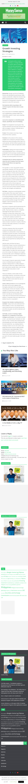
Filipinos (23, 578)
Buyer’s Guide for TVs (8, 343)
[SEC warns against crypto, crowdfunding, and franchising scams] (14, 354)
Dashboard (3, 763)
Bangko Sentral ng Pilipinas (15, 572)
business (9, 576)
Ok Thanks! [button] (21, 781)
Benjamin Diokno (22, 574)
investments (10, 582)
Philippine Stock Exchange (17, 587)
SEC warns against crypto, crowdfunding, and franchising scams (12, 371)
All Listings (3, 766)
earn (14, 578)
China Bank (20, 576)
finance (2, 580)
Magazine (3, 749)
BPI (4, 576)
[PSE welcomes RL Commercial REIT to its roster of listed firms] (14, 381)
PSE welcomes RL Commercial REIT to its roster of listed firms (13, 397)
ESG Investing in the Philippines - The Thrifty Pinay (13, 689)
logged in (10, 436)
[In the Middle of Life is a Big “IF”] (14, 407)
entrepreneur (18, 578)
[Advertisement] (14, 499)
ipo (13, 582)
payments (18, 584)
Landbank (17, 582)
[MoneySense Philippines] (2, 22)
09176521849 (8, 452)
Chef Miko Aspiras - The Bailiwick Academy (11, 683)
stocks (23, 595)
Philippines (6, 587)
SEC (23, 590)
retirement (19, 590)
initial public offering (10, 580)
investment (4, 583)
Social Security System (14, 595)
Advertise (3, 752)
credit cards (5, 578)
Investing (22, 581)
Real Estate (14, 590)
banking (3, 574)
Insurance (17, 580)
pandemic (14, 584)
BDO (17, 574)
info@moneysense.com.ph (10, 454)
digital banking (10, 578)
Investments (5, 45)
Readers (3, 754)
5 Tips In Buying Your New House (16, 346)
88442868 (7, 450)
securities (3, 593)
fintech (5, 580)
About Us (3, 746)
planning (3, 590)
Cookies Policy (4, 674)
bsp (7, 576)
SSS (21, 595)
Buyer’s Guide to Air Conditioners (13, 696)
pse (10, 590)
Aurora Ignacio (4, 572)
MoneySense (12, 54)
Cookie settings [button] (13, 781)
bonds (2, 576)
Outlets (3, 757)
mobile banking (8, 584)
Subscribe (3, 760)
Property (7, 590)
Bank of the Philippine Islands (10, 574)
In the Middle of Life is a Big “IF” (12, 423)
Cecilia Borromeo (15, 576)
